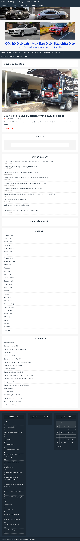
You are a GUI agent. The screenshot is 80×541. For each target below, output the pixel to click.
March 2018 (7, 297)
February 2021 (8, 258)
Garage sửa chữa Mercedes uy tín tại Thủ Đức (18, 378)
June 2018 (7, 291)
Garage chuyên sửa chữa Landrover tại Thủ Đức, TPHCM (21, 210)
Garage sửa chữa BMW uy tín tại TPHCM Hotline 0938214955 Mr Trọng (26, 177)
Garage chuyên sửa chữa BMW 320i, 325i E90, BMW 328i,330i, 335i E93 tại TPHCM (30, 194)
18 (75, 436)
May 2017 (7, 323)
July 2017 (7, 317)
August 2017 (8, 313)
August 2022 (8, 242)
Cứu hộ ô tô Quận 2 (10, 356)
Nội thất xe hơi (8, 388)
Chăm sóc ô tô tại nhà (11, 346)
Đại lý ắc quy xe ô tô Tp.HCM (13, 365)
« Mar (57, 446)
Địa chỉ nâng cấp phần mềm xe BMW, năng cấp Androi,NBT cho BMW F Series (29, 161)
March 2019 (7, 274)
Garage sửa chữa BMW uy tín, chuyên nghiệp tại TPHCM (21, 172)
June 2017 (7, 320)
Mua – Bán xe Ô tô (33, 2)
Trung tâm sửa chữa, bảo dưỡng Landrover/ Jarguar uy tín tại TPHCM (25, 183)
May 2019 (7, 271)
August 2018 (8, 287)
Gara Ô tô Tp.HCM (7, 56)
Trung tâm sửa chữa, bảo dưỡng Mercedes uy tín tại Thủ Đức (23, 188)
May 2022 (7, 245)
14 (61, 436)
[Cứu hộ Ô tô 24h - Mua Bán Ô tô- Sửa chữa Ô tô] (35, 19)
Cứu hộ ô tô (7, 352)
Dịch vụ (20, 2)
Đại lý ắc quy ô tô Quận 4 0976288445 (16, 205)
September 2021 (9, 248)
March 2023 (7, 238)
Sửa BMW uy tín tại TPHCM (12, 395)
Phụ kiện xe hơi (8, 391)
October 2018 (8, 281)
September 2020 (9, 261)
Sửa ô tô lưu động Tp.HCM (10, 52)
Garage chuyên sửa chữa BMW (13, 372)
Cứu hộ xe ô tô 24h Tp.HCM (32, 52)
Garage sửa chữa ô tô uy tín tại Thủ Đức (16, 385)
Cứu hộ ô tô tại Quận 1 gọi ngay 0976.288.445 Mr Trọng (34, 115)
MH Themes (32, 539)
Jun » (61, 446)
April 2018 (7, 294)
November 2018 (9, 278)
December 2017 (9, 304)
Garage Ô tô (5, 5)
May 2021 (7, 255)
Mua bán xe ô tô (22, 56)
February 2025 (8, 235)
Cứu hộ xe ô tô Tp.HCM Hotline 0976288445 (18, 362)
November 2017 (9, 307)
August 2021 (8, 251)
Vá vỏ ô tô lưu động (10, 405)
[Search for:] (40, 145)
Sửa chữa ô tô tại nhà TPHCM (13, 398)
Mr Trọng (18, 118)
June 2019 (7, 268)
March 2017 (7, 330)
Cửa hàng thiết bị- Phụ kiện (54, 52)
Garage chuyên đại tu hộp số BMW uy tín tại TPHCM (20, 167)
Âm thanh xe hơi (9, 342)
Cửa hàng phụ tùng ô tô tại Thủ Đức (15, 199)
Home (3, 2)
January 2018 (8, 300)
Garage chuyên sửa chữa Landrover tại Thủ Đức (19, 375)
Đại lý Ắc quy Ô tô (20, 5)
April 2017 (7, 327)
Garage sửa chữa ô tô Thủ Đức (13, 382)
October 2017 (8, 310)
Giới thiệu (11, 2)
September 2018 (9, 284)
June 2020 (7, 264)
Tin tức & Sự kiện (37, 5)
